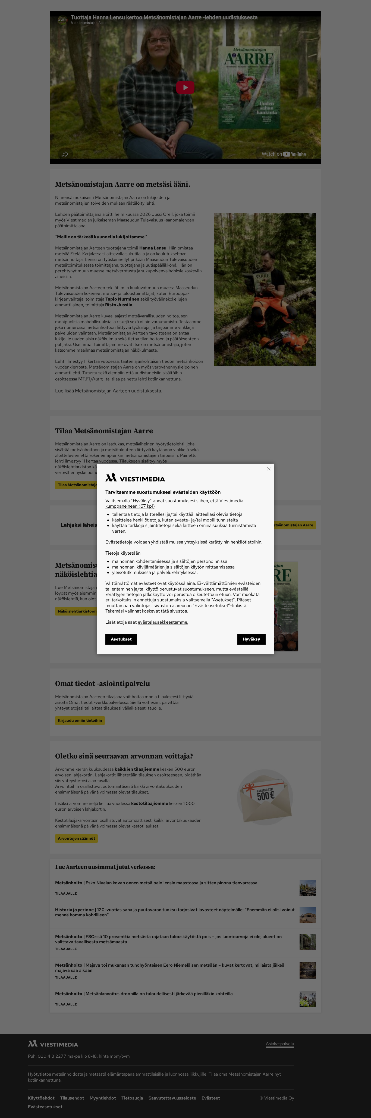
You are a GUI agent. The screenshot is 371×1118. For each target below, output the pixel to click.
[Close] (269, 468)
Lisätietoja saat (146, 622)
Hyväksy (251, 639)
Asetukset (121, 639)
